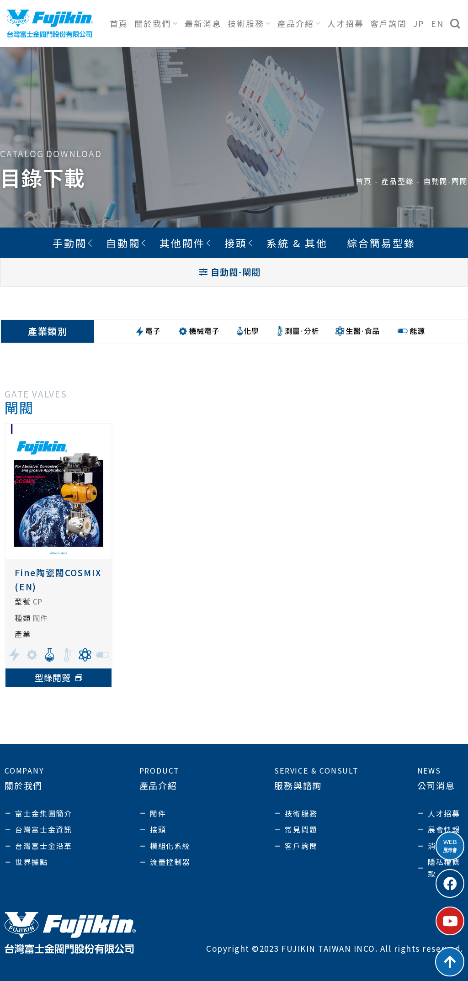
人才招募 (345, 23)
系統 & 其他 (297, 242)
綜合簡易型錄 (381, 242)
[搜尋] (455, 23)
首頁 (119, 23)
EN (437, 23)
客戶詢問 (388, 23)
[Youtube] (450, 921)
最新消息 (203, 23)
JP (419, 23)
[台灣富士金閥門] (50, 23)
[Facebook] (450, 883)
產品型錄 (397, 180)
